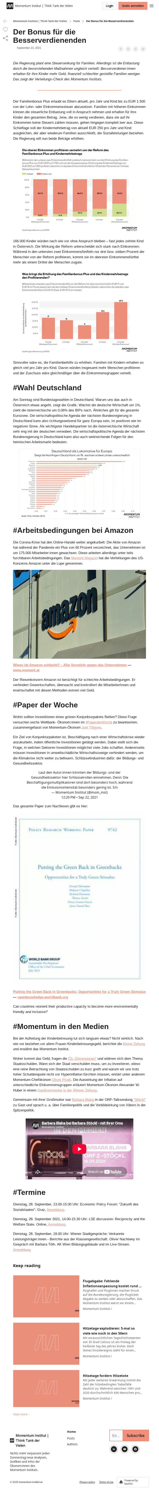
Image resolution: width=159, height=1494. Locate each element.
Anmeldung (55, 1210)
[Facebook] (135, 1449)
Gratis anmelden (133, 6)
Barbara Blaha (83, 1100)
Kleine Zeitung (134, 1044)
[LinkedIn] (113, 1449)
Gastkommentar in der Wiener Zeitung (66, 1090)
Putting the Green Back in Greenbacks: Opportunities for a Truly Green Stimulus (79, 992)
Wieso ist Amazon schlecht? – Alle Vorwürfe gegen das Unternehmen (70, 665)
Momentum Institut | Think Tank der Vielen (40, 21)
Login (109, 6)
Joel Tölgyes (91, 727)
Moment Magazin (84, 558)
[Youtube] (124, 1449)
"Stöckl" (140, 1100)
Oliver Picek (61, 1080)
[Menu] (151, 5)
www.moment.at (26, 670)
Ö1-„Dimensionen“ (82, 1059)
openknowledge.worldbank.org (43, 997)
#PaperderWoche (99, 722)
